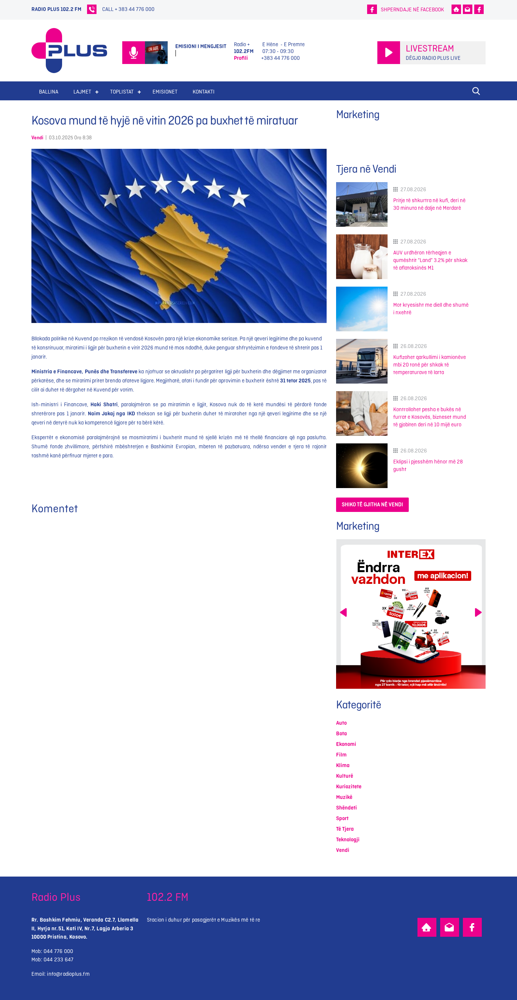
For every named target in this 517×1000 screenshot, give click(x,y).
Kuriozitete (348, 786)
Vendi (37, 137)
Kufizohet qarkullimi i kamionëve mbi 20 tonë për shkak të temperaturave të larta (429, 364)
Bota (341, 733)
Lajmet (82, 92)
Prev (343, 612)
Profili (241, 58)
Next (478, 612)
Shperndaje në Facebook (412, 9)
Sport (342, 818)
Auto (341, 723)
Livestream (430, 49)
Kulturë (344, 776)
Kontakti (204, 92)
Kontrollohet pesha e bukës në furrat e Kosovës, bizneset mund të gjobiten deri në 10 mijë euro (429, 417)
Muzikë (344, 797)
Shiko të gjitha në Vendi (372, 504)
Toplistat (122, 92)
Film (341, 755)
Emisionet (165, 92)
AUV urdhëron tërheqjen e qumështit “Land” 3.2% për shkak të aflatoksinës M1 (430, 260)
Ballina (48, 92)
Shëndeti (346, 808)
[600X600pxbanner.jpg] (411, 614)
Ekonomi (346, 744)
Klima (343, 765)
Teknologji (348, 839)
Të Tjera (345, 829)
